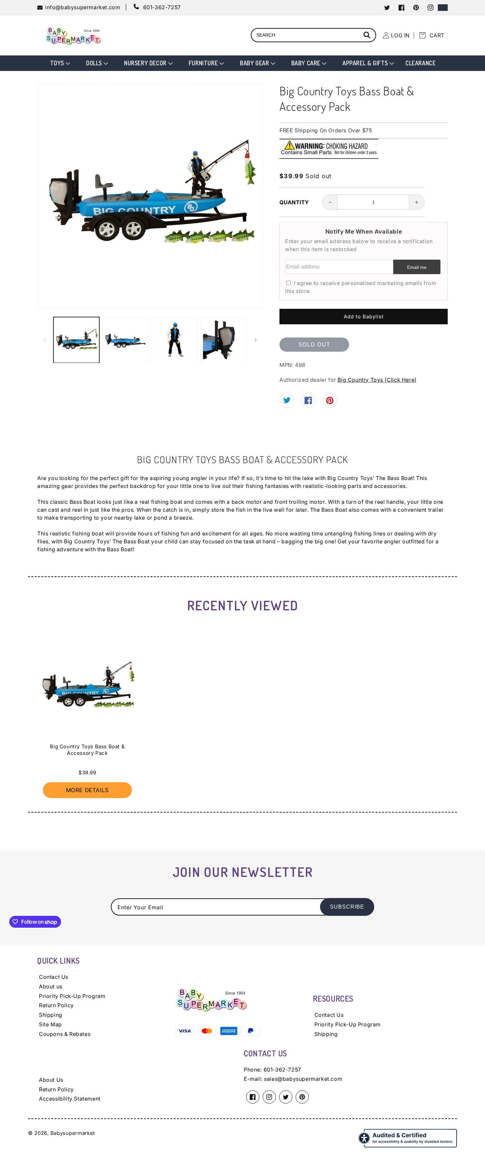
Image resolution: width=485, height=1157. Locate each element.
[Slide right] (255, 340)
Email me (417, 267)
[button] (59, 63)
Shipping (50, 1015)
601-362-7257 (282, 1069)
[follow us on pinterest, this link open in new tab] (330, 403)
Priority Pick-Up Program (72, 996)
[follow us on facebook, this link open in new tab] (308, 402)
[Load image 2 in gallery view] (125, 340)
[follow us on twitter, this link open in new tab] (287, 401)
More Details (87, 790)
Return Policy (56, 1005)
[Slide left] (44, 340)
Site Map (50, 1024)
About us (50, 986)
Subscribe (347, 907)
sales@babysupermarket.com (303, 1079)
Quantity (294, 202)
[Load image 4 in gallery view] (223, 340)
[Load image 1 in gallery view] (76, 340)
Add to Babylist (364, 316)
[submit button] (368, 35)
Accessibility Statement (70, 1098)
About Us (51, 1080)
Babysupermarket (72, 1133)
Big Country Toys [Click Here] (377, 379)
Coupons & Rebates (64, 1034)
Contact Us (53, 977)
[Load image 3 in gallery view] (174, 340)
